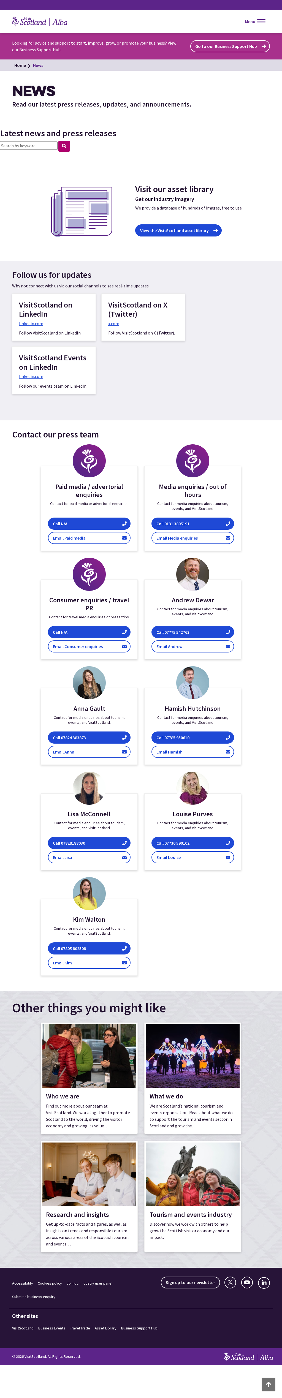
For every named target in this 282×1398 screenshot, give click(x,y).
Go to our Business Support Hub (226, 46)
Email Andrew (175, 646)
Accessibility (22, 1283)
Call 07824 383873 (69, 737)
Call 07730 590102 (173, 843)
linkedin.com (31, 323)
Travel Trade (80, 1328)
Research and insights (77, 1214)
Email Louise (174, 857)
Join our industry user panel (89, 1283)
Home (20, 65)
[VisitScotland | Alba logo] (45, 21)
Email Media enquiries (190, 538)
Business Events (51, 1328)
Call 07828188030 (71, 843)
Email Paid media (90, 538)
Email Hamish (180, 752)
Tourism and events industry (191, 1214)
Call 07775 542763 (174, 632)
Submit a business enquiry (33, 1296)
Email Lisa (72, 857)
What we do (166, 1096)
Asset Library (105, 1328)
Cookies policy (50, 1283)
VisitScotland (23, 1328)
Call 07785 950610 (179, 737)
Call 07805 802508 (69, 948)
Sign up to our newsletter (190, 1282)
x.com (113, 323)
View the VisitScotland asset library (174, 230)
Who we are (62, 1096)
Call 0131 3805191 (189, 523)
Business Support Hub (139, 1328)
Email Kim (69, 962)
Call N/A (89, 523)
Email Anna (69, 752)
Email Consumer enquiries (87, 646)
